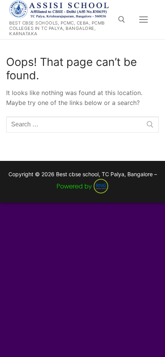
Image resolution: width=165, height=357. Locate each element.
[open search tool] (121, 19)
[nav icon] (143, 19)
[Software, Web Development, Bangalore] (82, 185)
